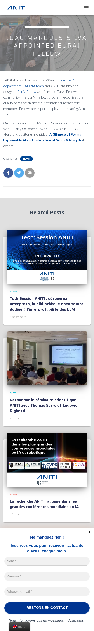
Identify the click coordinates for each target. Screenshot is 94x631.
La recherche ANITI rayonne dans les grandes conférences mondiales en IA (44, 504)
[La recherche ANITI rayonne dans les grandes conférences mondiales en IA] (47, 459)
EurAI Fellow (26, 91)
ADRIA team (34, 86)
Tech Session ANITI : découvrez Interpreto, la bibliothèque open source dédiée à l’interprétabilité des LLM (47, 303)
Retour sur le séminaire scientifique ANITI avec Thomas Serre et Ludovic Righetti (43, 405)
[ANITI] (18, 7)
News (26, 159)
